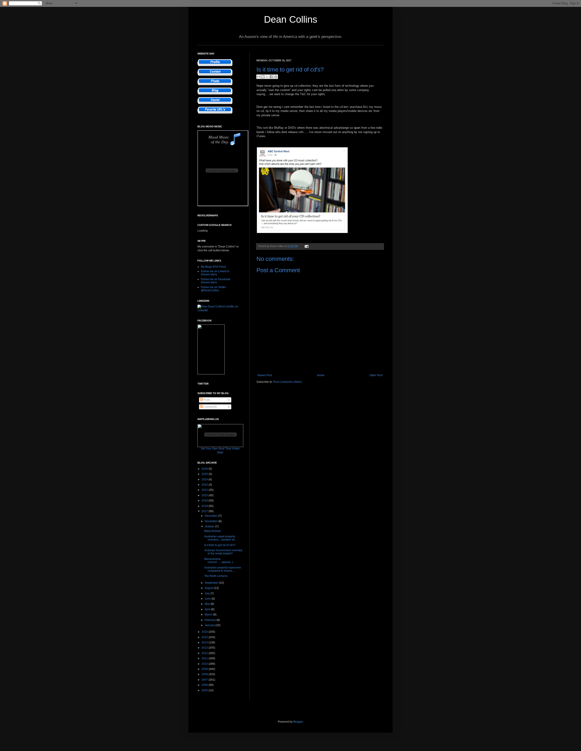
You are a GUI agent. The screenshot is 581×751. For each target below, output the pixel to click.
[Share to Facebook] (271, 76)
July (207, 593)
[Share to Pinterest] (275, 76)
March (209, 614)
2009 (205, 669)
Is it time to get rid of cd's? (220, 545)
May (208, 603)
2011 (205, 658)
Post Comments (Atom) (287, 381)
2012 (205, 653)
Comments (210, 406)
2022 (205, 484)
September (212, 582)
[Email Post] (306, 246)
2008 (205, 674)
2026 (205, 468)
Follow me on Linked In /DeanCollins (215, 273)
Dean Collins (290, 19)
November (211, 521)
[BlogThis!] (263, 76)
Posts (206, 399)
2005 (205, 690)
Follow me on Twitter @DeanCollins (213, 289)
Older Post (375, 375)
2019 (205, 500)
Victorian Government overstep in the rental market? (223, 552)
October (210, 526)
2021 (205, 490)
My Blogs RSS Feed (213, 266)
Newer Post (265, 375)
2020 (205, 495)
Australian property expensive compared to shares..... (222, 569)
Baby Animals (212, 531)
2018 (205, 506)
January (210, 625)
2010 (205, 663)
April (208, 609)
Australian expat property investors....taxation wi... (220, 538)
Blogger (298, 721)
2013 (205, 647)
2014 (205, 642)
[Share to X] (267, 76)
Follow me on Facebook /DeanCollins (215, 281)
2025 (205, 474)
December (211, 515)
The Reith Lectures (216, 576)
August (209, 588)
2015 (205, 637)
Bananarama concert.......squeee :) (218, 560)
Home (321, 375)
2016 (205, 631)
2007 (205, 679)
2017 (205, 511)
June (208, 598)
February (211, 620)
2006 (205, 685)
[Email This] (258, 76)
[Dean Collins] (211, 373)
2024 (205, 479)
